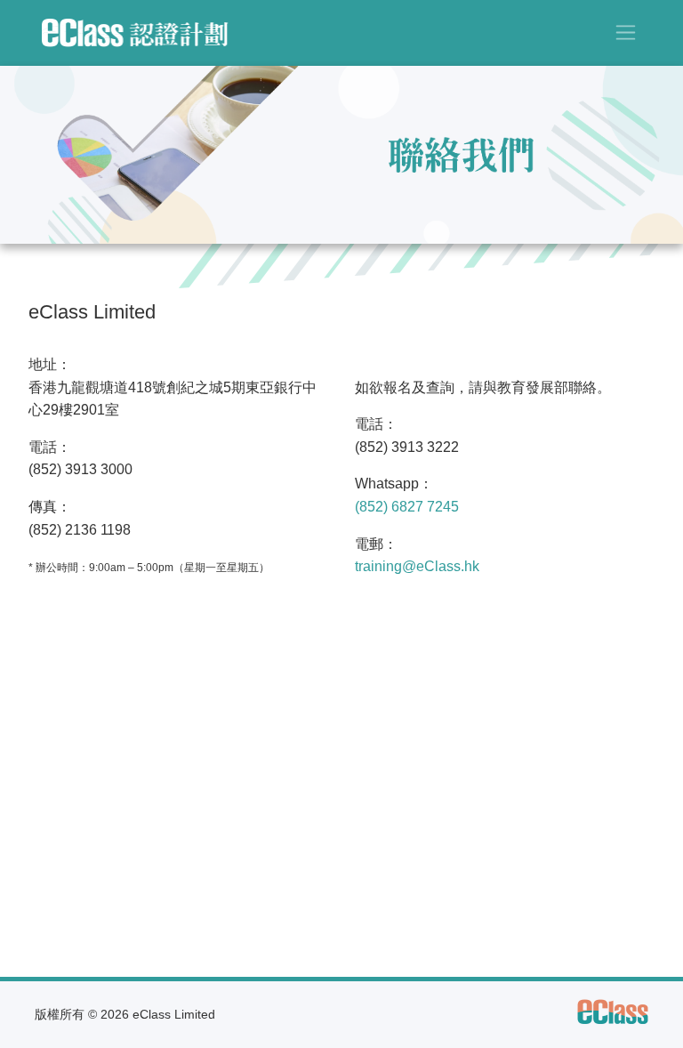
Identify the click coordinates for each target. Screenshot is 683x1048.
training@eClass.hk (417, 566)
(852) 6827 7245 (407, 506)
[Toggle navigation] (625, 32)
